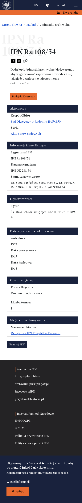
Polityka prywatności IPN (32, 436)
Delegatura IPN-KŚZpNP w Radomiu (35, 333)
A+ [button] (64, 5)
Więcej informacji (18, 482)
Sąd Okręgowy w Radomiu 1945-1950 (36, 122)
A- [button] (58, 5)
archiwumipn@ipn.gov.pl (32, 384)
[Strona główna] (6, 5)
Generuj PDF (17, 344)
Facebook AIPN (25, 392)
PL (29, 5)
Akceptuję (17, 491)
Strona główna (12, 25)
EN (36, 5)
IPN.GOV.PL (23, 421)
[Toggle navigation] (76, 5)
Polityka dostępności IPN (32, 443)
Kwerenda (70, 12)
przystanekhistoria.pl (29, 399)
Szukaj (31, 25)
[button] (47, 5)
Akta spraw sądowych (26, 134)
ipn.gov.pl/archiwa (27, 377)
